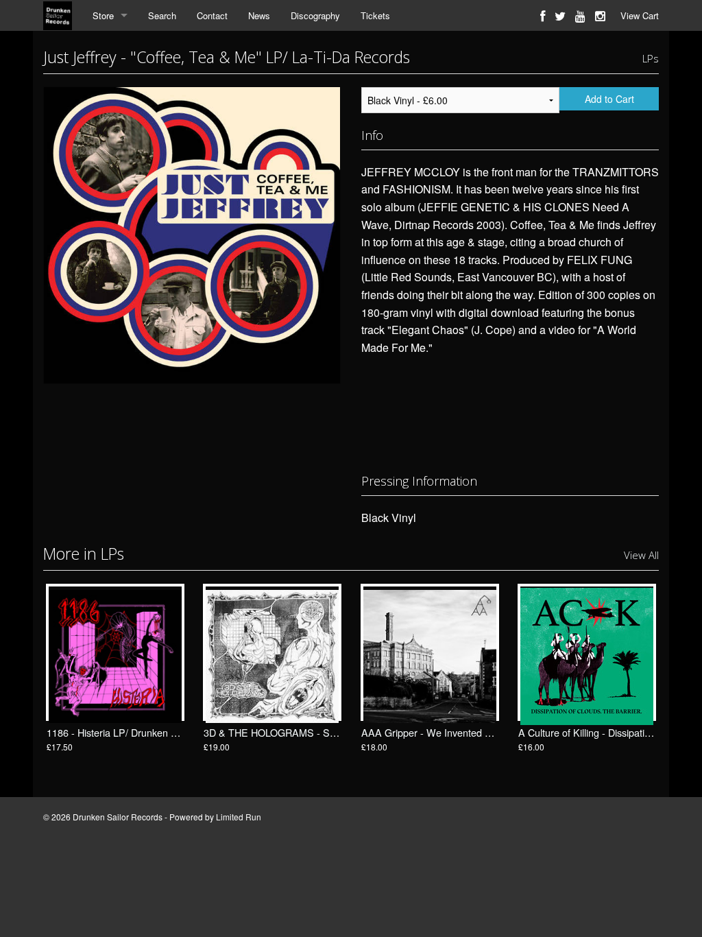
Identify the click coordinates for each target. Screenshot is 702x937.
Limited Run (238, 816)
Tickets (375, 15)
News (259, 15)
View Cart (639, 15)
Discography (315, 15)
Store (103, 15)
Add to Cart (609, 99)
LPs (650, 58)
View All (641, 555)
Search (162, 15)
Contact (212, 15)
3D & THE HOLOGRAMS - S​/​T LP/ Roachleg (302, 732)
